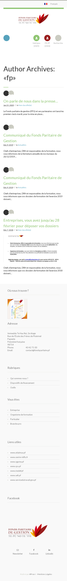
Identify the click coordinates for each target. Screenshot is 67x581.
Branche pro (15, 423)
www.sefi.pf (15, 475)
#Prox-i (32, 574)
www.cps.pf (15, 466)
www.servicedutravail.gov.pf (23, 480)
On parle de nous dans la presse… (30, 101)
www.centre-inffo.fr (19, 457)
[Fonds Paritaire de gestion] (33, 21)
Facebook (33, 553)
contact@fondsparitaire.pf (38, 350)
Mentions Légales (44, 574)
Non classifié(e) (25, 105)
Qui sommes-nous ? (19, 378)
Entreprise (15, 410)
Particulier (14, 419)
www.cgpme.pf (17, 461)
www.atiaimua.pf (18, 452)
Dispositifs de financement (22, 383)
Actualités (22, 145)
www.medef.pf (16, 471)
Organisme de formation (21, 414)
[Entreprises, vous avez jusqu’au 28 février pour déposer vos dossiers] (33, 248)
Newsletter (18, 553)
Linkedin (49, 553)
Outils (13, 387)
